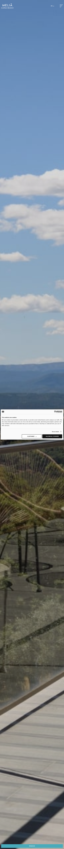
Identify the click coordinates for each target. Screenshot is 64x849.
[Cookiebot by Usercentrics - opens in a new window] (55, 412)
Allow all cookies (52, 436)
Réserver (32, 846)
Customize (30, 436)
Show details (55, 431)
